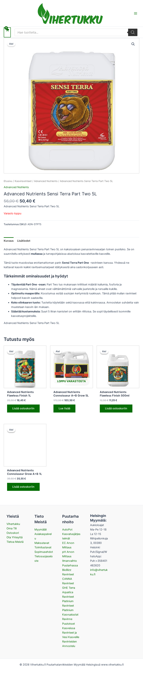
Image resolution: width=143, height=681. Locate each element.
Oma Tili (12, 528)
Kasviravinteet (23, 181)
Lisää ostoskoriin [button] (23, 408)
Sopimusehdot (43, 552)
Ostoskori (13, 533)
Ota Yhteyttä (15, 537)
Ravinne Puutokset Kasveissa (68, 623)
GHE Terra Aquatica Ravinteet (68, 592)
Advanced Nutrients (46, 181)
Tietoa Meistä (15, 541)
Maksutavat (41, 543)
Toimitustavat (42, 547)
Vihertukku (13, 524)
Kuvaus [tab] (9, 240)
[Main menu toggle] (135, 13)
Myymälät (40, 529)
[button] (133, 44)
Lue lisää (64, 408)
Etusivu (8, 181)
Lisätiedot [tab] (23, 240)
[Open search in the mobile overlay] (76, 32)
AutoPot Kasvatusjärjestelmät (71, 534)
